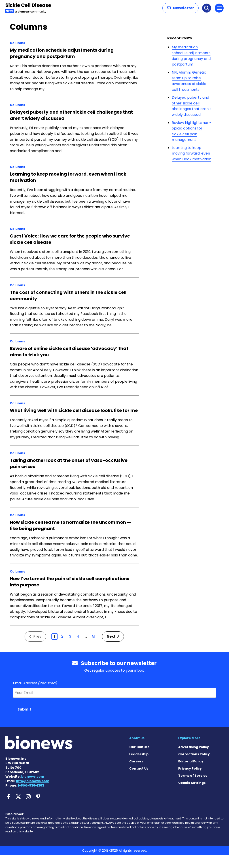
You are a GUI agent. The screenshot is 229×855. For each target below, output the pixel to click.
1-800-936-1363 (31, 785)
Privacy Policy (190, 768)
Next (111, 636)
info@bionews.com (32, 781)
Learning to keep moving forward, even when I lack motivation (191, 153)
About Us (136, 738)
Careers (136, 761)
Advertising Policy (193, 747)
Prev (36, 636)
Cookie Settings (192, 783)
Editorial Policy (190, 761)
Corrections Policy (194, 754)
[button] (180, 8)
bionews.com (32, 776)
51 (93, 636)
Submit (24, 709)
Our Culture (139, 747)
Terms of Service (193, 775)
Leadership (138, 754)
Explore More (189, 738)
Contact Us (138, 768)
